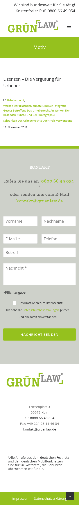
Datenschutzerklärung (50, 498)
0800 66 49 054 (57, 181)
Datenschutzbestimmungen (41, 310)
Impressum (20, 498)
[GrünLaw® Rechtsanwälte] (37, 26)
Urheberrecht (15, 100)
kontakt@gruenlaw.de (39, 200)
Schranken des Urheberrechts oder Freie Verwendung (37, 121)
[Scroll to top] (70, 495)
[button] (69, 26)
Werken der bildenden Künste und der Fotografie (34, 106)
